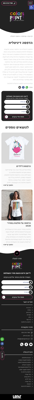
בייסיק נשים (27, 377)
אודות (29, 310)
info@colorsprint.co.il (23, 339)
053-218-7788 (25, 333)
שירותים (24, 36)
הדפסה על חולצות (26, 322)
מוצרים (29, 315)
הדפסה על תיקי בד (26, 372)
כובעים (29, 384)
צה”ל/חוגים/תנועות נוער (24, 367)
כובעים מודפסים (26, 358)
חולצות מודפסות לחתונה (24, 362)
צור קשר (28, 320)
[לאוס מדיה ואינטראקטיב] (17, 397)
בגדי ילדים (28, 379)
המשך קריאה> (8, 185)
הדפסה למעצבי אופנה (25, 370)
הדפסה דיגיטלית (26, 365)
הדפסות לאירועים (26, 386)
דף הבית (30, 36)
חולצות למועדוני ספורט (25, 360)
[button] (31, 7)
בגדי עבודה (28, 374)
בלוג (30, 317)
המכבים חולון (26, 336)
